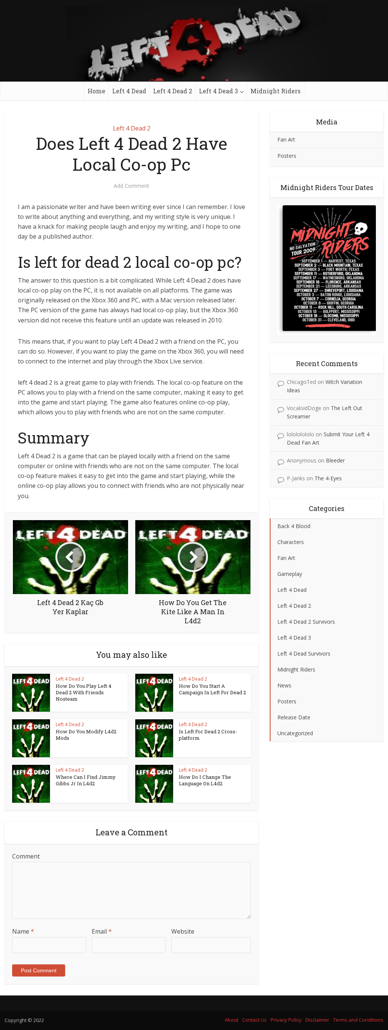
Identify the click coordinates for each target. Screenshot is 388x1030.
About (231, 1019)
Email (102, 931)
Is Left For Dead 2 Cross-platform (208, 734)
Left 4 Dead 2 (172, 91)
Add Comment (131, 185)
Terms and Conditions (358, 1019)
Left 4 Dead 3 (218, 91)
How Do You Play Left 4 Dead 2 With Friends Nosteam (83, 692)
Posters (286, 155)
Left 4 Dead (129, 91)
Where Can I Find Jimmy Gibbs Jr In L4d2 (86, 780)
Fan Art (286, 139)
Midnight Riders (275, 91)
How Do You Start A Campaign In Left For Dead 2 (212, 689)
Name (23, 931)
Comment (26, 856)
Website (182, 931)
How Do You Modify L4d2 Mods (86, 734)
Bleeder (335, 460)
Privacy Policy (286, 1019)
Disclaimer (317, 1019)
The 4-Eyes (328, 478)
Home (96, 91)
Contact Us (254, 1019)
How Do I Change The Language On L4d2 (205, 780)
